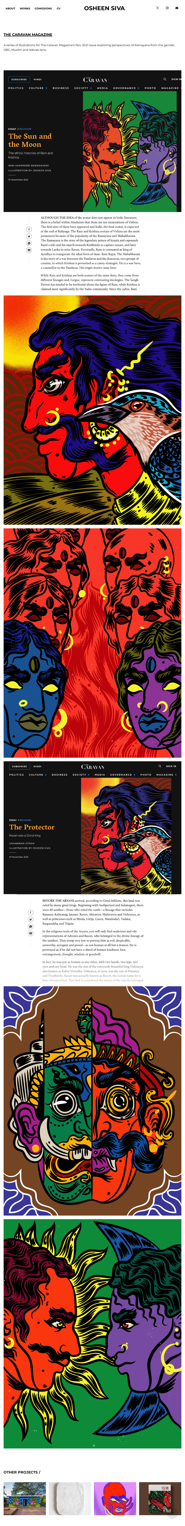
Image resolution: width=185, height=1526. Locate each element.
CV (58, 8)
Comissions (43, 8)
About (10, 8)
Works (25, 8)
